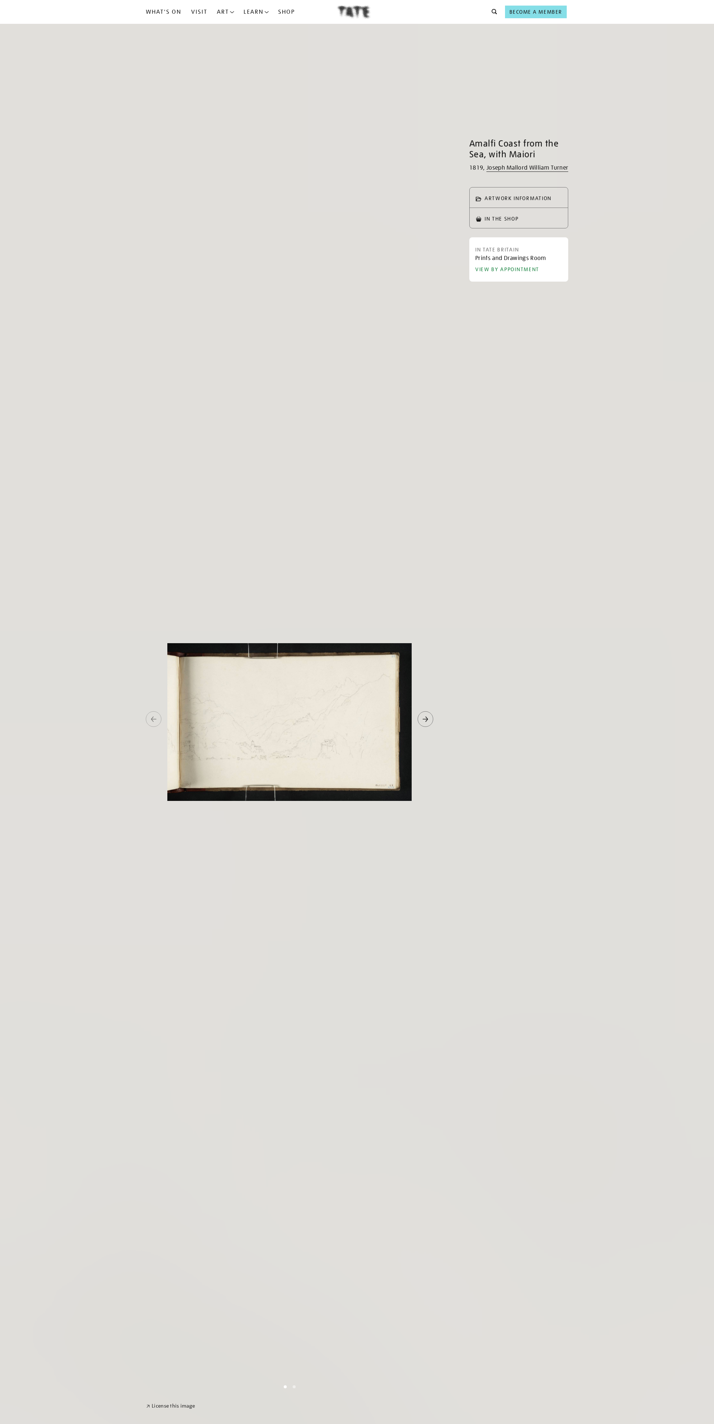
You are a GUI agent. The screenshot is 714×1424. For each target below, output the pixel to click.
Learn (254, 12)
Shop (286, 12)
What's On (163, 12)
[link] (170, 1406)
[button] (492, 11)
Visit (199, 12)
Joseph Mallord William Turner (527, 167)
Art (223, 12)
